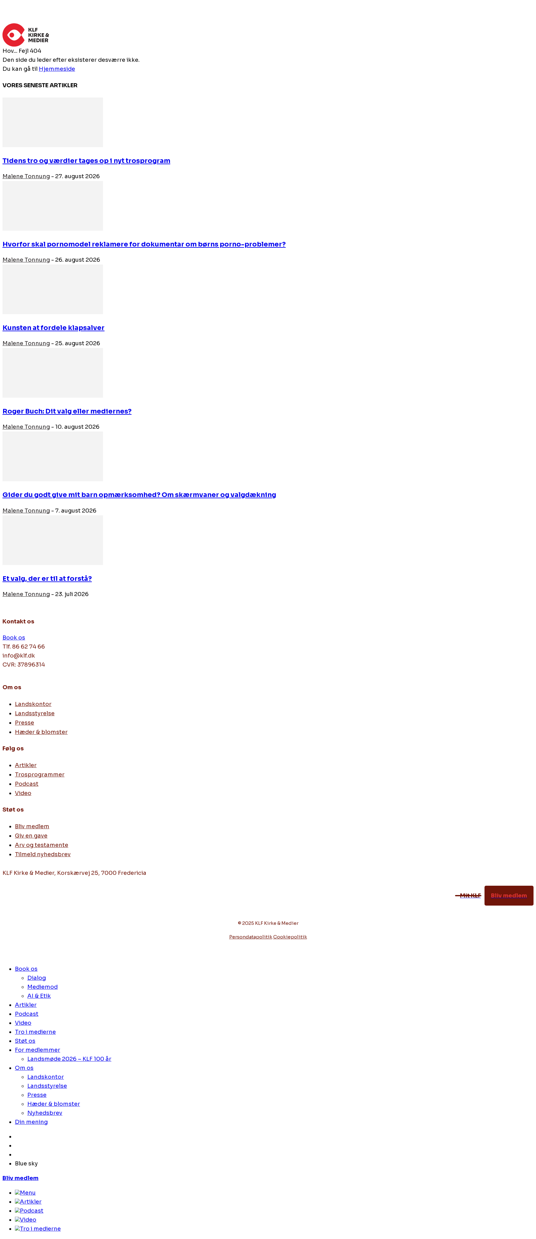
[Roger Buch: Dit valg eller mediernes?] (52, 395)
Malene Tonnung (26, 176)
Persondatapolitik (250, 937)
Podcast (31, 1210)
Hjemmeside (57, 69)
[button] (526, 32)
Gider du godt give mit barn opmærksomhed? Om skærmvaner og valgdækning (139, 495)
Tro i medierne (40, 1228)
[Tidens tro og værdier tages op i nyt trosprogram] (52, 145)
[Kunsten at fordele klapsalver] (52, 312)
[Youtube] (34, 907)
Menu (28, 1192)
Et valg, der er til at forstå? (47, 579)
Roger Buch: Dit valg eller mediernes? (67, 411)
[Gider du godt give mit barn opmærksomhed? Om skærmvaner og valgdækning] (52, 479)
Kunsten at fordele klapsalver (53, 328)
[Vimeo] (21, 907)
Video (28, 1219)
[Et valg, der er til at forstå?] (52, 563)
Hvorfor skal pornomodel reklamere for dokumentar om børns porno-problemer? (144, 244)
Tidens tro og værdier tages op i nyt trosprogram (86, 161)
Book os (13, 637)
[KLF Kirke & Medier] (260, 35)
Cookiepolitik (290, 937)
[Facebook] (7, 907)
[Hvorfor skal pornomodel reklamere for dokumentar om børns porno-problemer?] (52, 228)
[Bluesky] (48, 907)
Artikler (31, 1201)
